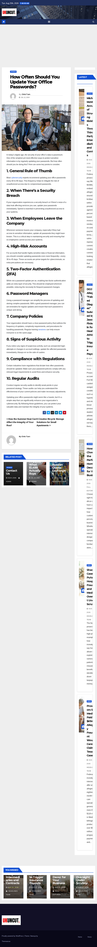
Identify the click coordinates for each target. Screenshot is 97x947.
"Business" (91, 444)
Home (80, 937)
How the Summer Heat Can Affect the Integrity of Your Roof (21, 422)
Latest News (91, 93)
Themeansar (6, 941)
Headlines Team (91, 169)
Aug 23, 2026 (36, 887)
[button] (93, 22)
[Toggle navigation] (49, 22)
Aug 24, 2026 (13, 887)
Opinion (13, 71)
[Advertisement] (48, 42)
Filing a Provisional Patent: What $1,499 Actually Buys (36, 464)
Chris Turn (26, 94)
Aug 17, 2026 (60, 887)
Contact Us (11, 472)
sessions (42, 330)
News (89, 565)
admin (34, 481)
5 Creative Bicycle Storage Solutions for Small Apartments (50, 422)
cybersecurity (16, 178)
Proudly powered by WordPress (13, 936)
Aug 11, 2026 (83, 887)
